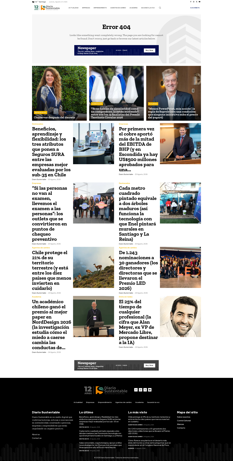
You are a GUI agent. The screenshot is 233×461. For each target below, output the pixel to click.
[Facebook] (190, 1)
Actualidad (153, 104)
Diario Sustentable (39, 179)
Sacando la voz (40, 112)
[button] (160, 8)
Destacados (37, 124)
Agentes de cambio (41, 248)
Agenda (131, 448)
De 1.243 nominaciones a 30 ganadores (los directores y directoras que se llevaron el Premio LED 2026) (138, 270)
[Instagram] (193, 1)
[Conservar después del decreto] (59, 93)
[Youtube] (199, 1)
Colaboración (97, 104)
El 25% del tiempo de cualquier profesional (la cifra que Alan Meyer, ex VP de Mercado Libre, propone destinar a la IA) (138, 321)
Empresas (123, 124)
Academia (36, 297)
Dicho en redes (125, 297)
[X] (196, 1)
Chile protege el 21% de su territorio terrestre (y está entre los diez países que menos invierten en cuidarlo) (51, 270)
